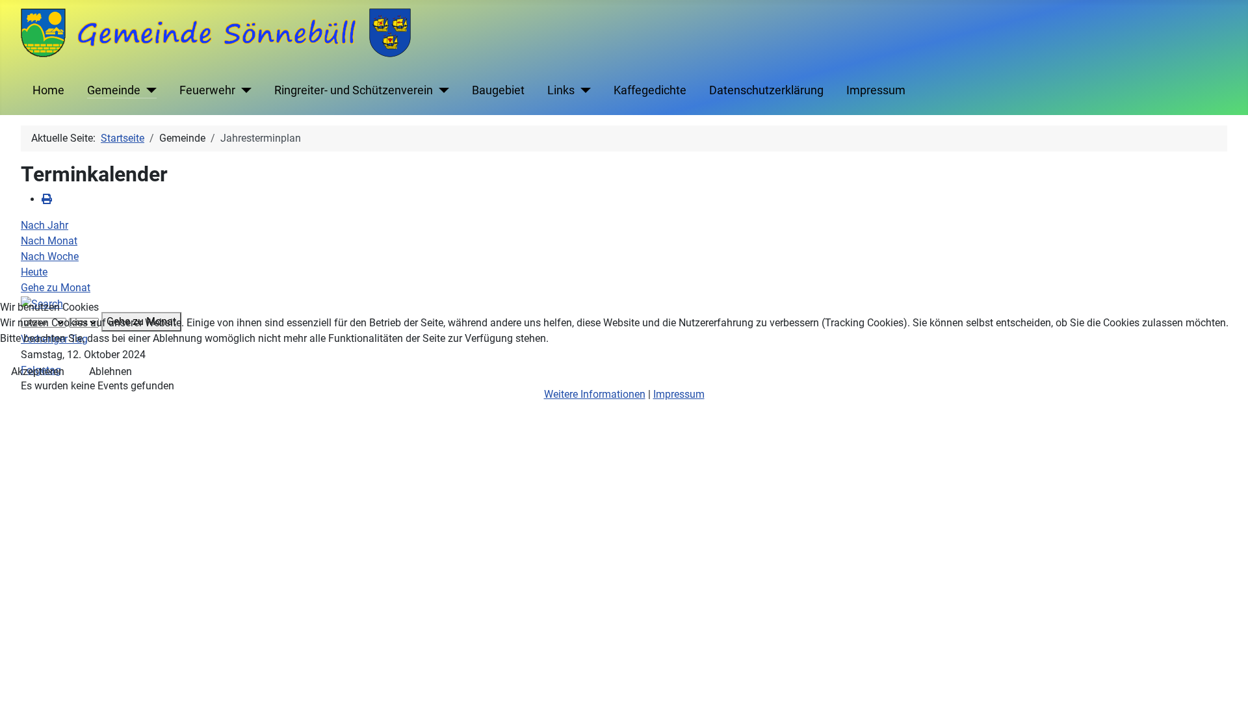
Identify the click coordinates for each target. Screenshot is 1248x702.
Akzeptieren (37, 371)
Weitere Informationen (594, 394)
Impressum (679, 394)
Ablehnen (110, 371)
